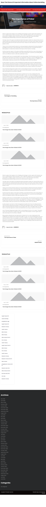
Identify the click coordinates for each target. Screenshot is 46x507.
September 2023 (4, 452)
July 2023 (3, 456)
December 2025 (4, 407)
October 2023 (4, 450)
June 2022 (3, 479)
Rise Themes (43, 492)
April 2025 (3, 418)
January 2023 (4, 466)
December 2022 (4, 468)
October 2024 (4, 429)
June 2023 (3, 457)
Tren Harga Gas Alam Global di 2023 (20, 9)
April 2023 (3, 461)
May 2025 (3, 416)
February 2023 (4, 464)
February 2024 (4, 443)
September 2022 (4, 473)
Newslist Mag (35, 492)
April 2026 (3, 400)
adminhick (16, 85)
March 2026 (3, 402)
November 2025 (4, 409)
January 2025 (4, 423)
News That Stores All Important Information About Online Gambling (22, 2)
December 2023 (4, 447)
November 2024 (4, 427)
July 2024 (3, 434)
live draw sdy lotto (6, 373)
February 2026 (4, 404)
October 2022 (4, 472)
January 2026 (4, 406)
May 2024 (3, 438)
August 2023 (3, 454)
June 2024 (3, 436)
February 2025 (4, 422)
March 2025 (3, 420)
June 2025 (3, 415)
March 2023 (3, 463)
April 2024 (3, 439)
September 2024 (4, 431)
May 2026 (3, 399)
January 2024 (4, 445)
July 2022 (3, 477)
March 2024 (3, 441)
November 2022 (4, 470)
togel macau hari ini (6, 345)
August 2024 (3, 432)
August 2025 (3, 413)
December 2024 (4, 425)
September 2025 (4, 411)
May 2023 (3, 459)
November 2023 (4, 448)
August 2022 (3, 475)
